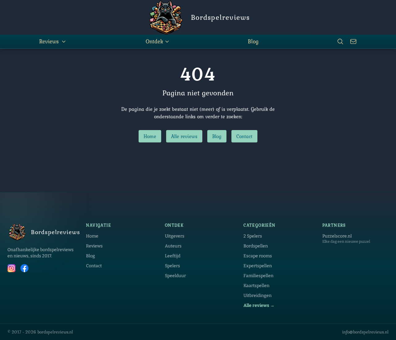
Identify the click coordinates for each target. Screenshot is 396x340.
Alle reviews (184, 136)
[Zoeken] (340, 41)
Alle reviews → (258, 305)
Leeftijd (172, 256)
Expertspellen (257, 265)
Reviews (49, 41)
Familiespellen (258, 275)
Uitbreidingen (257, 295)
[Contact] (353, 41)
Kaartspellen (256, 285)
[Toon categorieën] (63, 41)
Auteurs (173, 246)
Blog (253, 41)
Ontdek (154, 41)
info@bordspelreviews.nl (365, 332)
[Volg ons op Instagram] (11, 269)
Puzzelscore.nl (337, 236)
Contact (244, 136)
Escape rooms (257, 256)
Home (150, 136)
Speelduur (175, 275)
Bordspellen (255, 246)
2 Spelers (252, 236)
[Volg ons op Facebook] (24, 269)
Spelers (172, 265)
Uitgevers (174, 236)
